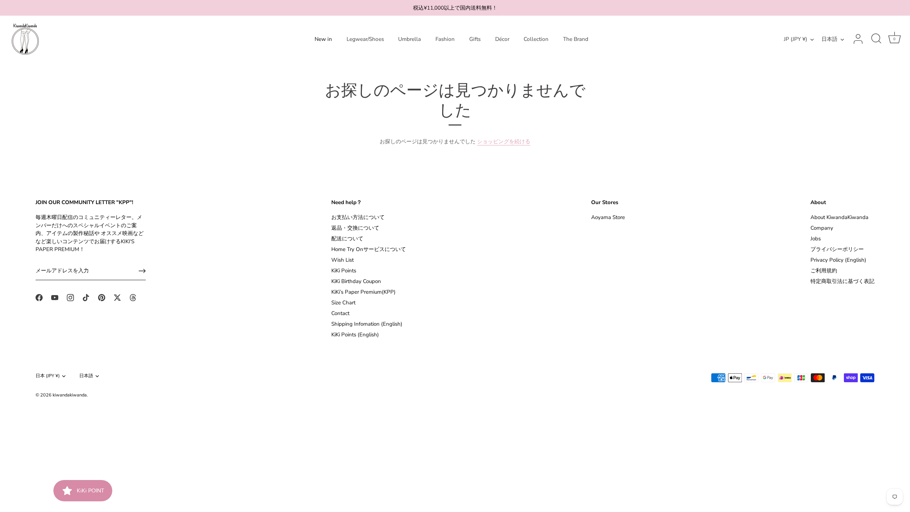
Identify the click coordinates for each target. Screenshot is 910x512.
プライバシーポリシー (837, 249)
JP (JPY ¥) (795, 39)
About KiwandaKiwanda (839, 217)
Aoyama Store (608, 217)
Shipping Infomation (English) (366, 323)
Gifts (475, 39)
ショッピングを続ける (503, 141)
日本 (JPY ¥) (48, 376)
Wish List (342, 259)
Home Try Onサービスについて (368, 249)
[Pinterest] (101, 297)
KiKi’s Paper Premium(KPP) (363, 291)
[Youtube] (54, 297)
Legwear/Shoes (365, 39)
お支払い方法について (358, 217)
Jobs (815, 238)
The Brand (575, 39)
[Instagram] (70, 297)
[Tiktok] (86, 297)
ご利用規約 (823, 270)
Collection (536, 39)
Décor (502, 39)
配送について (347, 238)
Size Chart (343, 302)
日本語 (829, 39)
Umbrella (409, 39)
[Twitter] (117, 297)
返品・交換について (355, 227)
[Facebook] (39, 297)
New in (323, 39)
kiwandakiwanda (70, 395)
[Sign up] (142, 270)
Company (821, 227)
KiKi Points (343, 270)
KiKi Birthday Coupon (356, 281)
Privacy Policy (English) (838, 259)
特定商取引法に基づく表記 (842, 281)
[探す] (876, 39)
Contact (340, 313)
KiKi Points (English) (355, 334)
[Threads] (132, 297)
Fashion (445, 39)
